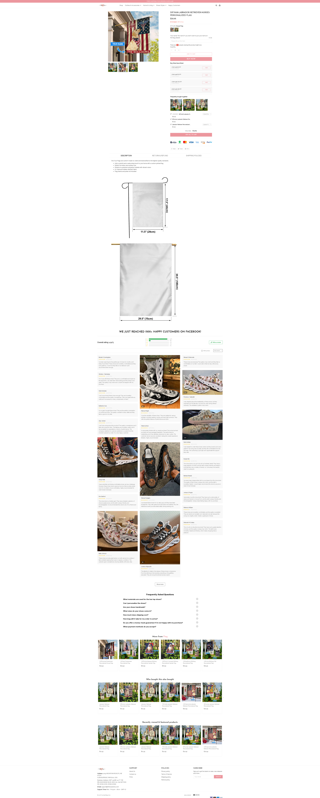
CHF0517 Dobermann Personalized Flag (126, 662)
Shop (121, 5)
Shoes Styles (160, 5)
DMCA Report (187, 795)
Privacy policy (165, 771)
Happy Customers (174, 5)
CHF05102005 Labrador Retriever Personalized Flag (190, 705)
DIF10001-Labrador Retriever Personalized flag (181, 119)
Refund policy (165, 780)
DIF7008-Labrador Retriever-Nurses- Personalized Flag (185, 114)
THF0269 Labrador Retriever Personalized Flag (170, 705)
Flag (165, 637)
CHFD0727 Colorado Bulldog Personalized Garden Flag (170, 662)
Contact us (132, 774)
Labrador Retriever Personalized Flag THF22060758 (181, 124)
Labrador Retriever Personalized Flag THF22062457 (104, 705)
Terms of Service (166, 774)
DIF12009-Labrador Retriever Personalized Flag (211, 705)
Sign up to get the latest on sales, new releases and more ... (207, 772)
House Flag (179, 26)
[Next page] (223, 655)
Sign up (218, 776)
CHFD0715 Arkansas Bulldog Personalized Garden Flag (148, 662)
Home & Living (148, 5)
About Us (132, 771)
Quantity (173, 47)
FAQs (131, 777)
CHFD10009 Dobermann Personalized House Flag (106, 662)
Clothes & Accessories (132, 5)
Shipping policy (166, 777)
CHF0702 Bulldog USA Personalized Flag (210, 662)
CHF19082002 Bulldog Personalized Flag (189, 662)
